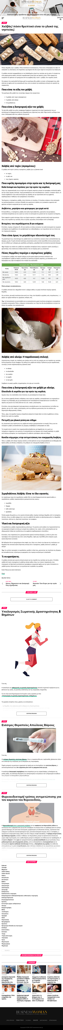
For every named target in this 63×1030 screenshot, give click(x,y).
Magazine (4, 869)
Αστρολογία (5, 877)
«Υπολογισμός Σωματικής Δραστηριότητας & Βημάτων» (19, 696)
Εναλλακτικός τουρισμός (9, 893)
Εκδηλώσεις (5, 891)
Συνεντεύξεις (5, 930)
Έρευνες (4, 901)
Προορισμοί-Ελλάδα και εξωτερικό (12, 925)
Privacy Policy (20, 1020)
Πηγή (3, 573)
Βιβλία (3, 881)
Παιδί (3, 917)
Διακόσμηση (5, 887)
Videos (4, 875)
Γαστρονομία (5, 883)
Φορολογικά (5, 942)
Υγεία (3, 940)
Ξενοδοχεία (5, 911)
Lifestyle (4, 867)
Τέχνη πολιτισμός (7, 936)
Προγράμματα (6, 921)
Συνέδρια (4, 927)
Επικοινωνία (53, 1020)
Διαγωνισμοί (5, 885)
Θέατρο (4, 905)
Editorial (4, 865)
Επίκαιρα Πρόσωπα (7, 897)
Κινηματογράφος (6, 907)
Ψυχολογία (5, 946)
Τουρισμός (5, 937)
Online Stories (6, 873)
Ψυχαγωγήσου (6, 944)
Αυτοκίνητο (5, 879)
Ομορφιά (4, 915)
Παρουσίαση (5, 919)
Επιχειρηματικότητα (8, 899)
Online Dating (5, 871)
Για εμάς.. (28, 1020)
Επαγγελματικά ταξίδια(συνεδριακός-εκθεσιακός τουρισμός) (20, 895)
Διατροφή (4, 889)
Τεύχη (3, 934)
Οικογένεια (5, 913)
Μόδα (3, 909)
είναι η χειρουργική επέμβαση (21, 825)
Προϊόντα (4, 924)
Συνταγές (4, 931)
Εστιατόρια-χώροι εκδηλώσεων (11, 903)
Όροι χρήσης (10, 1020)
